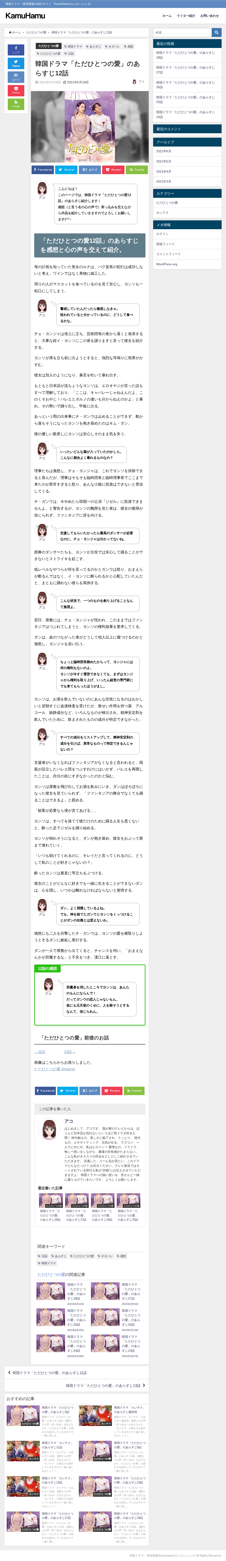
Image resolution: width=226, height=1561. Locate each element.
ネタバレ (114, 46)
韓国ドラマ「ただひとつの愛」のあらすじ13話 (103, 1385)
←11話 (39, 1052)
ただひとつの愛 (49, 45)
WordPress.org (166, 264)
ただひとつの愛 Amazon (54, 1069)
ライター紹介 (186, 15)
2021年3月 (163, 181)
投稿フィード (165, 244)
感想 (130, 46)
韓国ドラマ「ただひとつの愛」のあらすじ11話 (50, 1372)
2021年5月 (163, 161)
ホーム (167, 15)
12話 (71, 53)
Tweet (16, 66)
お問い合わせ (209, 15)
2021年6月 (163, 151)
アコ (141, 81)
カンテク (162, 212)
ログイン (162, 233)
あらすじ (95, 46)
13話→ (69, 1052)
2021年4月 (163, 171)
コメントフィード (168, 253)
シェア (16, 52)
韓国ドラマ (75, 46)
